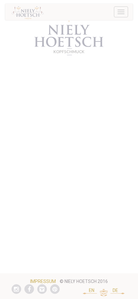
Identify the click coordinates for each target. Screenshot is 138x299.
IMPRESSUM (43, 281)
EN (91, 290)
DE (115, 290)
